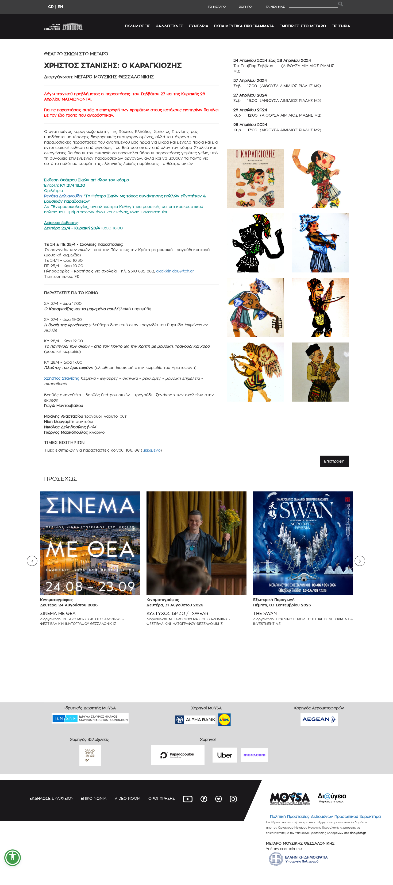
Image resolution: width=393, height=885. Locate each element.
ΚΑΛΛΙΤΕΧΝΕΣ (169, 26)
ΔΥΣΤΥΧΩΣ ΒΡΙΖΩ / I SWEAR (177, 613)
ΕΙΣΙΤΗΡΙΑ (341, 26)
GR (51, 7)
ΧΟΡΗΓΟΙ (245, 6)
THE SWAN (265, 613)
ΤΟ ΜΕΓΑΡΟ (217, 6)
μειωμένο (151, 450)
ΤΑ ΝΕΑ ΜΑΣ (275, 6)
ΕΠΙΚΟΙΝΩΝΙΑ (93, 798)
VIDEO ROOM (127, 798)
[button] (12, 858)
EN (60, 7)
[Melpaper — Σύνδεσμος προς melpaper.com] (240, 718)
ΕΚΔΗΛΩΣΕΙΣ (137, 26)
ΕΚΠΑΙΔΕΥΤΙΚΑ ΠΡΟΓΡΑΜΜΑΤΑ (244, 26)
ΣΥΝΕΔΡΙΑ (199, 26)
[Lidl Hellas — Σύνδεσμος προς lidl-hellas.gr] (216, 718)
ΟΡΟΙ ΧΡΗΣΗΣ (161, 798)
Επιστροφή (334, 461)
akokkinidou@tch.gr (175, 271)
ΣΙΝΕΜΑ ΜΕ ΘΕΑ (58, 613)
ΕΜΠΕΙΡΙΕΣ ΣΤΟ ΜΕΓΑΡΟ (302, 26)
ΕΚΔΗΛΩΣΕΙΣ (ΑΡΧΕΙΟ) (51, 798)
